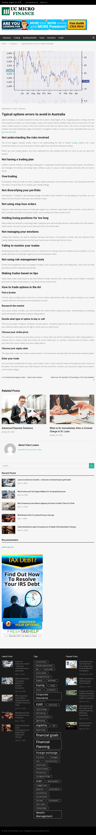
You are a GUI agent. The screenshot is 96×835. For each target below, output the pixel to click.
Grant (38, 761)
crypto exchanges (41, 709)
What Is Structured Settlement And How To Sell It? (86, 681)
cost (39, 704)
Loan (39, 780)
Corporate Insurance (42, 696)
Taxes (41, 37)
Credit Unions (52, 705)
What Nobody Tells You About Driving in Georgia (36, 515)
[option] (24, 415)
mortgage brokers (41, 785)
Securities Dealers (41, 797)
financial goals (47, 735)
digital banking (40, 721)
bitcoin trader (48, 669)
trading (74, 143)
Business (7, 37)
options (24, 297)
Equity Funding (40, 730)
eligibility (41, 725)
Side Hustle (39, 800)
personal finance (54, 789)
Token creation (40, 804)
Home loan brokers (51, 761)
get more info (7, 132)
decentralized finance (43, 717)
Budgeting (39, 680)
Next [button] (93, 416)
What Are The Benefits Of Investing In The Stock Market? (72, 377)
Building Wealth (30, 37)
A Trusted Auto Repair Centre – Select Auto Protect (22, 377)
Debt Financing (40, 713)
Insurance (51, 37)
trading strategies (41, 808)
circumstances (50, 690)
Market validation (53, 781)
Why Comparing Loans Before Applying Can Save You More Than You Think (46, 503)
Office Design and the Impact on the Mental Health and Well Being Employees (86, 710)
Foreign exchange (46, 752)
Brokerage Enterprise (42, 677)
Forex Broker (40, 757)
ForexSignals (54, 757)
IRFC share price (41, 772)
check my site (8, 547)
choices (38, 690)
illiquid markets (41, 765)
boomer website (41, 673)
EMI (54, 726)
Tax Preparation (53, 800)
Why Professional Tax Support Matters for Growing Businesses (42, 491)
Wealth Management (44, 814)
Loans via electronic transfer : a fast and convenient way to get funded (44, 480)
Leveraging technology (43, 776)
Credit (61, 37)
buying (40, 685)
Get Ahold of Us (32, 2)
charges (52, 685)
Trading (17, 37)
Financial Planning (43, 744)
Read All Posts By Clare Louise (29, 449)
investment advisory (42, 769)
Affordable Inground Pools (44, 665)
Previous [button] (3, 416)
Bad (37, 669)
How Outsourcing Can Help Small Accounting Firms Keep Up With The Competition (86, 666)
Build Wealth (52, 680)
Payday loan (39, 789)
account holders (41, 662)
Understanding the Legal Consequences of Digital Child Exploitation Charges (47, 527)
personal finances (41, 793)
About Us (43, 2)
